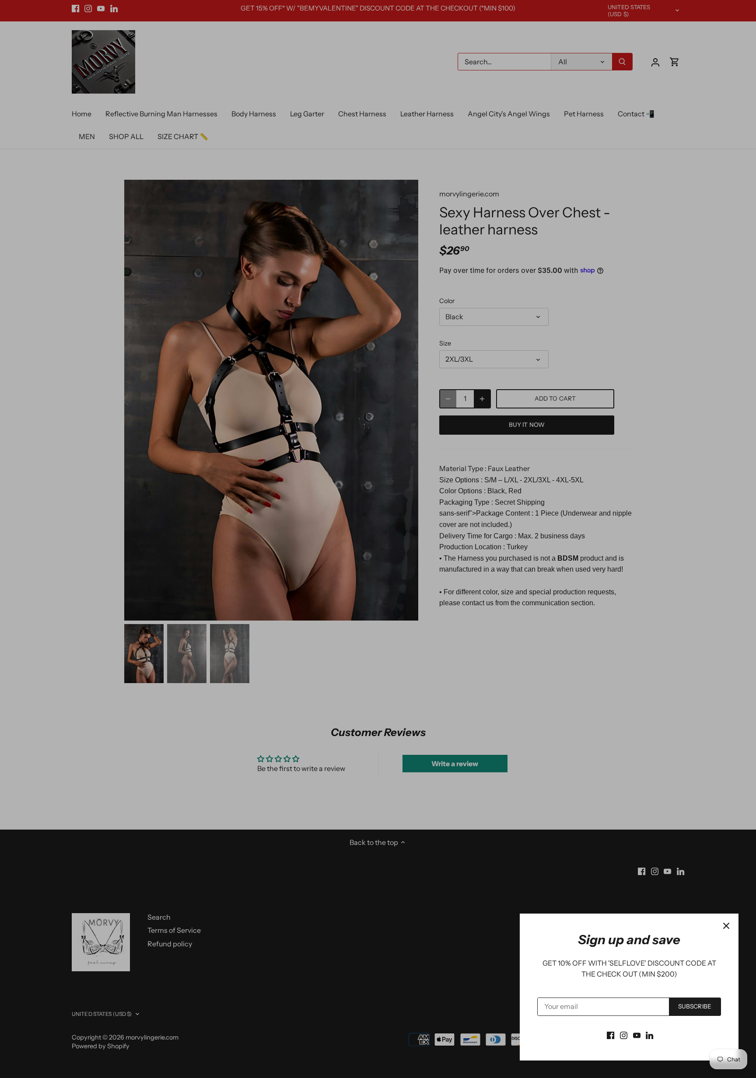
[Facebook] (610, 1035)
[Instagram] (623, 1035)
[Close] (726, 925)
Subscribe (694, 1006)
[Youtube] (636, 1035)
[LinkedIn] (649, 1035)
